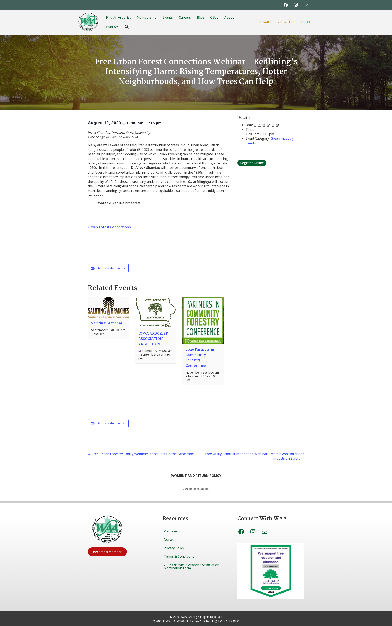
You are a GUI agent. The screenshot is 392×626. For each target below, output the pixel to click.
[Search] (124, 26)
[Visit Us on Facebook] (286, 5)
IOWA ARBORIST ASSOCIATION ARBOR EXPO (153, 339)
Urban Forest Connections (109, 227)
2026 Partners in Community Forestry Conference (200, 358)
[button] (107, 551)
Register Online (252, 163)
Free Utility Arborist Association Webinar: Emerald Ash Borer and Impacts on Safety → (254, 456)
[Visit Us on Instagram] (296, 5)
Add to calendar (109, 268)
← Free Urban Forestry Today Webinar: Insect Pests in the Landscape (141, 454)
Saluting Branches (107, 323)
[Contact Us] (306, 5)
